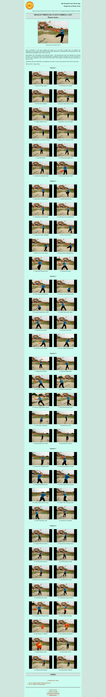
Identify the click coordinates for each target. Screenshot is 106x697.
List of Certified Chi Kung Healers (37, 684)
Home (33, 11)
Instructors (68, 11)
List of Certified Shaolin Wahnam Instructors (40, 683)
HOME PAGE (53, 695)
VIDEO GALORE (53, 692)
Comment (62, 11)
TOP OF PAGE (53, 690)
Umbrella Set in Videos (53, 680)
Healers (73, 11)
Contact (78, 11)
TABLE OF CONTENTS (53, 693)
